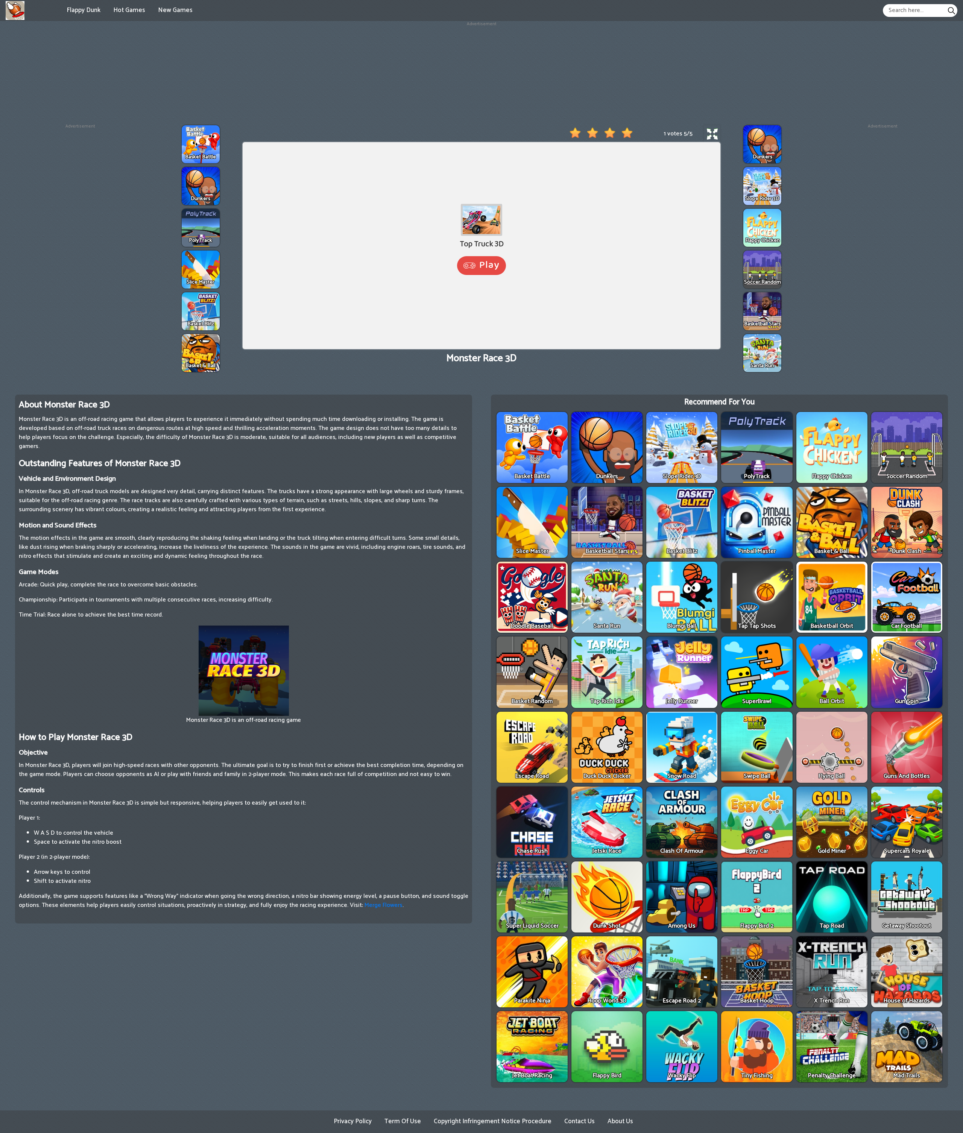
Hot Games (129, 10)
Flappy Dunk (83, 10)
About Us (620, 1121)
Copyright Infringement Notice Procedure (492, 1121)
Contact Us (579, 1121)
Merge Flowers (384, 905)
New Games (175, 10)
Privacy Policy (353, 1121)
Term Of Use (402, 1121)
